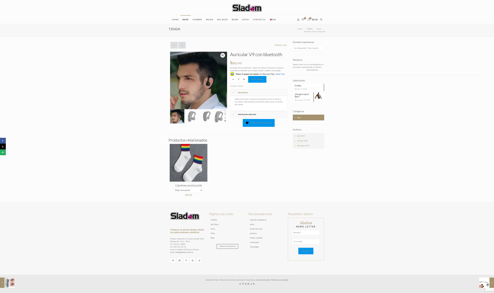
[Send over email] (3, 152)
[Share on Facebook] (3, 141)
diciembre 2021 (303, 146)
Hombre (214, 220)
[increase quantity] (244, 79)
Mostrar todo (281, 45)
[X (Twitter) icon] (246, 284)
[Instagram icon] (248, 284)
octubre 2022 (302, 141)
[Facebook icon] (243, 284)
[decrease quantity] (233, 79)
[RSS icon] (254, 284)
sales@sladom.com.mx (184, 252)
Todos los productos (227, 246)
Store (319, 29)
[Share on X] (3, 146)
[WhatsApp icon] (240, 284)
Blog (299, 117)
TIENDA (310, 29)
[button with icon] (173, 260)
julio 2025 (301, 136)
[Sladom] (247, 8)
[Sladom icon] (251, 284)
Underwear (254, 242)
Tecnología (254, 247)
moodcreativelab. (263, 280)
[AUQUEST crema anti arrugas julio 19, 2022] (7, 283)
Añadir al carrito (257, 79)
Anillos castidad (256, 238)
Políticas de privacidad (279, 280)
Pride (213, 233)
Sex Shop (214, 224)
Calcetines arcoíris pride (188, 185)
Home (300, 29)
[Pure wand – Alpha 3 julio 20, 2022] (486, 283)
